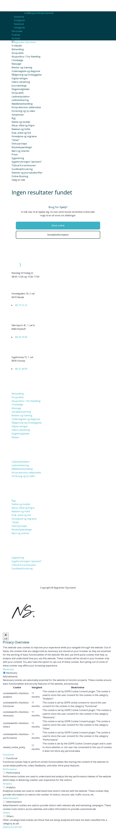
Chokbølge (17, 60)
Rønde (30, 284)
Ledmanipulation (21, 96)
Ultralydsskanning (21, 411)
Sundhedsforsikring (22, 169)
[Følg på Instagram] (58, 596)
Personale (17, 31)
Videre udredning (21, 81)
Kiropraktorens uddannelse (26, 107)
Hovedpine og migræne (24, 136)
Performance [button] (10, 769)
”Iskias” (15, 140)
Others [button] (6, 812)
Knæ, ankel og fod (21, 132)
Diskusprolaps (19, 143)
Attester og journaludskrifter (27, 172)
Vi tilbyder (17, 45)
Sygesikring (18, 158)
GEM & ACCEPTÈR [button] (12, 827)
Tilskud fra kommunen (24, 165)
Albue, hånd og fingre (23, 125)
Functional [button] (8, 754)
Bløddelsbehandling (22, 103)
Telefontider (34, 264)
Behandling (18, 393)
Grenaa (31, 348)
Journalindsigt (19, 85)
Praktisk (16, 34)
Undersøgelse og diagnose (26, 71)
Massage (16, 63)
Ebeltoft (31, 316)
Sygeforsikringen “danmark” (27, 161)
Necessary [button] (8, 669)
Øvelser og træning (22, 67)
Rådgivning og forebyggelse (27, 74)
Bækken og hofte (21, 129)
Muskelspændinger (22, 147)
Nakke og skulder (21, 121)
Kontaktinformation (58, 234)
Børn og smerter (20, 151)
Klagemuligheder (21, 89)
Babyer (15, 437)
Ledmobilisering (20, 100)
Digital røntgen (20, 78)
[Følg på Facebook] (52, 596)
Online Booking (20, 176)
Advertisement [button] (10, 798)
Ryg (14, 118)
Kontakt (16, 38)
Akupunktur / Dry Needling (26, 56)
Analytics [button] (7, 783)
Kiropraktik (18, 53)
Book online (58, 225)
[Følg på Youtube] (63, 596)
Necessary (11, 672)
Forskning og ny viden (23, 111)
